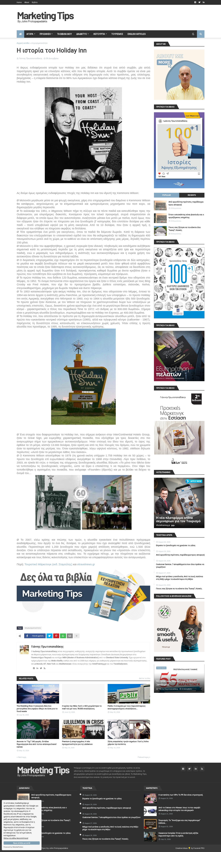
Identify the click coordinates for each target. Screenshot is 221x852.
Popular (166, 195)
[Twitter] (49, 635)
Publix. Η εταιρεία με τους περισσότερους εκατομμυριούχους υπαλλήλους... (127, 707)
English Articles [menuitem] (137, 34)
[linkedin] (37, 668)
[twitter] (41, 668)
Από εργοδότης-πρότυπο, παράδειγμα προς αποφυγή (186, 203)
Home (19, 2)
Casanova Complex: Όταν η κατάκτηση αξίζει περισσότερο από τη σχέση (178, 834)
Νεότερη (22, 757)
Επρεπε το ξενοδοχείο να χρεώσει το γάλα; (175, 545)
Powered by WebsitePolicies (13, 847)
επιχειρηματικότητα (39, 43)
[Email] (70, 635)
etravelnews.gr (86, 564)
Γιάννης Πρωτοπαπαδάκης (47, 646)
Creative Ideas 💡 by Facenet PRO (189, 848)
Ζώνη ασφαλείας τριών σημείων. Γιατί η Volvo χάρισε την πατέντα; (128, 742)
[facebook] (34, 668)
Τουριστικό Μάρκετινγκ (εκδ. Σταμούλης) (48, 564)
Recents (192, 195)
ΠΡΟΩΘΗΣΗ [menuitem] (45, 34)
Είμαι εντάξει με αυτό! (21, 843)
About (26, 2)
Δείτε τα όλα (144, 678)
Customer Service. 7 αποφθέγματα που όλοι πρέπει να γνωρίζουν (180, 565)
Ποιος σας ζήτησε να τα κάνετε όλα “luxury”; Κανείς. (185, 228)
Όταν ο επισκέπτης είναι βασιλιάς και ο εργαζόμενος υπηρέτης (186, 215)
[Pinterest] (56, 635)
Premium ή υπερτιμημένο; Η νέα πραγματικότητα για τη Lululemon (77, 742)
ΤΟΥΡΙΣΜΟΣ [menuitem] (117, 34)
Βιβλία (34, 2)
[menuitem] (20, 34)
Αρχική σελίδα (23, 43)
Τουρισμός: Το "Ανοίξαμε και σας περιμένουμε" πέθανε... (179, 821)
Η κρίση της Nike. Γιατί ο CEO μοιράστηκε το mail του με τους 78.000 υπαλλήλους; (82, 707)
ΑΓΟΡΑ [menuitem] (29, 34)
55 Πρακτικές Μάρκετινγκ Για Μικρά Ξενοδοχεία (176, 683)
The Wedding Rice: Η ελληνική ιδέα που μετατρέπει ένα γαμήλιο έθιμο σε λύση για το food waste (37, 708)
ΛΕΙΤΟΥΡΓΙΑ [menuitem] (99, 34)
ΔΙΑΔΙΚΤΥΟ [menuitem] (81, 34)
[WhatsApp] (63, 635)
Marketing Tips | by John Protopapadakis (50, 848)
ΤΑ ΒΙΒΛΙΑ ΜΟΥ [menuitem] (64, 34)
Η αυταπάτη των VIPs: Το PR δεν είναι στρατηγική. (180, 795)
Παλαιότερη (143, 757)
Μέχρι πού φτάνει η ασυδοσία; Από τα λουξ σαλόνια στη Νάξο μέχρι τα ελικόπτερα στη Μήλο (179, 577)
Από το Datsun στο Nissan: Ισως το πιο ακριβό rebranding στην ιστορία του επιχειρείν (179, 808)
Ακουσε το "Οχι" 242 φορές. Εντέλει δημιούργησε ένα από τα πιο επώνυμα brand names (36, 744)
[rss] (44, 668)
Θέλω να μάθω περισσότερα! (16, 838)
